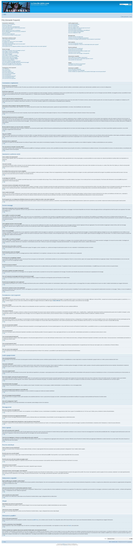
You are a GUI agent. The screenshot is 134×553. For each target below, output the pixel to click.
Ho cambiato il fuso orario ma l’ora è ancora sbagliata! (12, 41)
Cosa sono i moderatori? (73, 25)
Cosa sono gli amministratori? (73, 24)
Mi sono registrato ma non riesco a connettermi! (11, 30)
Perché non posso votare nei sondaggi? (9, 57)
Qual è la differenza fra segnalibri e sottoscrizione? (77, 57)
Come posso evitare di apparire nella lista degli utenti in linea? (13, 27)
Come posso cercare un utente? (74, 52)
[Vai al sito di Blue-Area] (16, 6)
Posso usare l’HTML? (6, 70)
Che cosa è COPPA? (6, 32)
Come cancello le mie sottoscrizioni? (75, 59)
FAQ (123, 16)
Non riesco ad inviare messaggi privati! (75, 36)
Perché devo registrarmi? (7, 25)
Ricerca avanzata (128, 5)
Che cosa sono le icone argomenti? (9, 78)
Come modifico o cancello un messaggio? (10, 51)
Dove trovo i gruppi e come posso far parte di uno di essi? (79, 27)
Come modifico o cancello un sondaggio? (10, 55)
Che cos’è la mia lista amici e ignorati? (75, 43)
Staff (110, 541)
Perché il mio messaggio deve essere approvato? (11, 63)
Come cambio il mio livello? (7, 45)
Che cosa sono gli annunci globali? (8, 73)
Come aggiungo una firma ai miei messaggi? (10, 52)
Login (131, 16)
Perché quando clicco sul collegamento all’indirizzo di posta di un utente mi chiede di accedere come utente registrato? (24, 46)
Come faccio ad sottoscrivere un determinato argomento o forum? (80, 58)
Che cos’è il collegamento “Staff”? (74, 32)
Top (4, 88)
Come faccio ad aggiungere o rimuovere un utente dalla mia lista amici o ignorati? (83, 44)
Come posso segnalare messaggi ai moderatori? (11, 61)
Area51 (69, 525)
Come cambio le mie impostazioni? (8, 39)
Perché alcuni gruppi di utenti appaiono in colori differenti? (79, 30)
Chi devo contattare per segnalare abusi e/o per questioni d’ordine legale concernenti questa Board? (87, 71)
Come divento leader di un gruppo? (74, 29)
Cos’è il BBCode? (5, 68)
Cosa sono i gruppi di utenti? (73, 26)
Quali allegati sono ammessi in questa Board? (76, 63)
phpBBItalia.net (66, 544)
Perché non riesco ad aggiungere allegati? (10, 58)
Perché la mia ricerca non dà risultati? (75, 49)
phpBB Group (35, 519)
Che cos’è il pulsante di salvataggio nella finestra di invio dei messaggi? (15, 62)
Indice (5, 14)
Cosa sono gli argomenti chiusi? (8, 77)
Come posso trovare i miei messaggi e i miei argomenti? (78, 53)
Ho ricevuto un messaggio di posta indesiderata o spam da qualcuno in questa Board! (84, 39)
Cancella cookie (114, 541)
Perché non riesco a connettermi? (8, 24)
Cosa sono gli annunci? (6, 74)
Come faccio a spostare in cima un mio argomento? (12, 64)
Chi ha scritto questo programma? (74, 69)
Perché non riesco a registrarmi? (8, 33)
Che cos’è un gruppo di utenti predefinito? (76, 31)
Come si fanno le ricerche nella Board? (75, 48)
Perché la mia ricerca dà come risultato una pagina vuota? (79, 50)
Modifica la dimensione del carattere (130, 14)
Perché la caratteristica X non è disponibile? (76, 70)
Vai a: (106, 538)
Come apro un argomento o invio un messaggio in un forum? (13, 50)
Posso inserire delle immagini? (8, 72)
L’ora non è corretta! (6, 40)
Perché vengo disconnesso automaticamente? (11, 26)
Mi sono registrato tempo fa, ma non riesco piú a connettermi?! (14, 31)
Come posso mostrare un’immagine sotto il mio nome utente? (13, 43)
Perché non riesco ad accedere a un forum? (10, 56)
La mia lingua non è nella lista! (7, 42)
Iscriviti (126, 16)
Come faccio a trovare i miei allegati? (75, 65)
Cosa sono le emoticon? (6, 71)
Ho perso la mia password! (7, 29)
